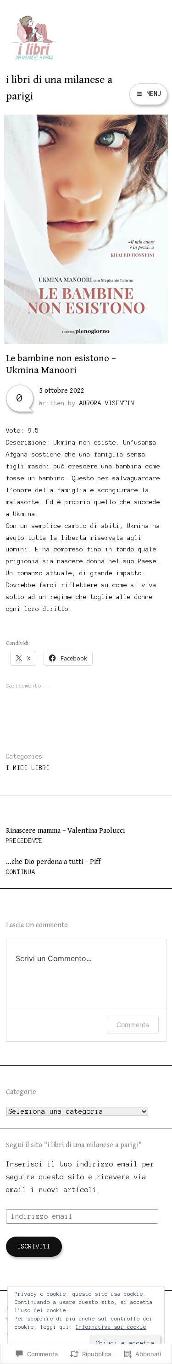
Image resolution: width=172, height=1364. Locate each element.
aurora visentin (106, 403)
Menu (152, 93)
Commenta (133, 1024)
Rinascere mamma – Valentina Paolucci (65, 835)
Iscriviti (33, 1246)
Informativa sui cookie (111, 1327)
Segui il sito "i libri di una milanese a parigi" (74, 1145)
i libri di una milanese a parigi (59, 87)
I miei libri (28, 767)
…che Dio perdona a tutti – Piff (53, 866)
